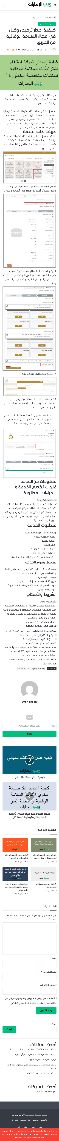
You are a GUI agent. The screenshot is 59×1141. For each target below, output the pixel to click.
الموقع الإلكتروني (48, 985)
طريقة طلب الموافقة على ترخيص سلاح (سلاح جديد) (33, 1049)
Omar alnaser (46, 50)
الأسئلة (35, 1120)
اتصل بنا (15, 1120)
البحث (54, 1024)
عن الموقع (25, 1120)
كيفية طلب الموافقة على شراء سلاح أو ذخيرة (35, 1054)
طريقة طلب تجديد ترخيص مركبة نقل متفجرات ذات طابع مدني (16, 887)
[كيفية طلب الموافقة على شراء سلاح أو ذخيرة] (15, 845)
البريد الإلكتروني (48, 972)
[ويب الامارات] (38, 5)
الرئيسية (50, 17)
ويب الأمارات (17, 1115)
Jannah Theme (9, 1131)
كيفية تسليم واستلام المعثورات (42, 1060)
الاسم (53, 958)
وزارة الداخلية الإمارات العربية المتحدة (31, 668)
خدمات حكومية (37, 17)
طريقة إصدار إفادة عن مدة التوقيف (40, 1073)
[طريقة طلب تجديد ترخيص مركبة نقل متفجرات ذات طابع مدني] (15, 874)
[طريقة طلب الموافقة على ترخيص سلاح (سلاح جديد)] (44, 845)
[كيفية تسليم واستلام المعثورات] (44, 874)
